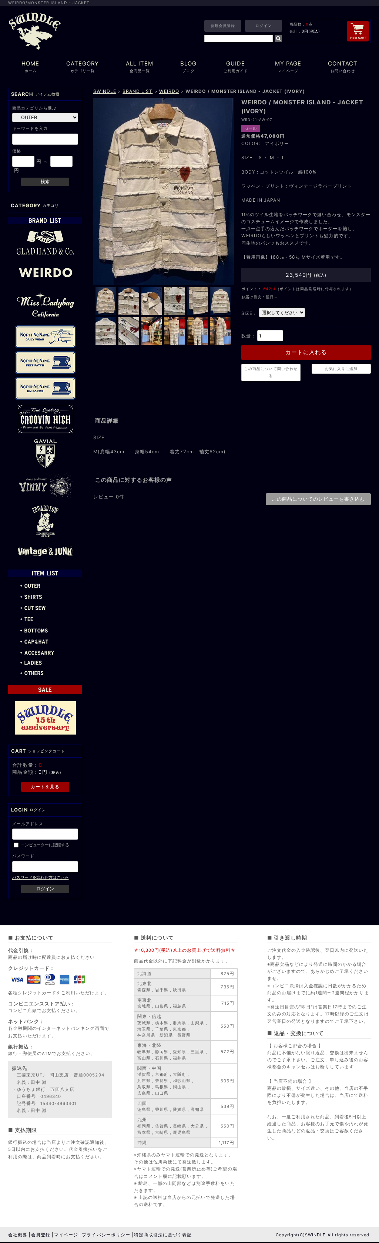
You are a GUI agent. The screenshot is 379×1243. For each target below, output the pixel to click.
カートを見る (45, 786)
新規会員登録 (223, 25)
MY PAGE (288, 66)
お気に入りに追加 (341, 369)
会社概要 (17, 1234)
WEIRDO (169, 91)
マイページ (66, 1234)
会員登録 (40, 1234)
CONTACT (342, 66)
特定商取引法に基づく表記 (163, 1234)
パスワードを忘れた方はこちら (40, 877)
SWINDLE (104, 91)
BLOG (188, 66)
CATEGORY (82, 66)
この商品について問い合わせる (270, 372)
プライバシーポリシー (106, 1234)
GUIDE (236, 66)
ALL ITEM (139, 66)
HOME (30, 66)
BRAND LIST (137, 91)
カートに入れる (306, 352)
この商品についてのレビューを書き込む (318, 499)
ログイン (263, 25)
